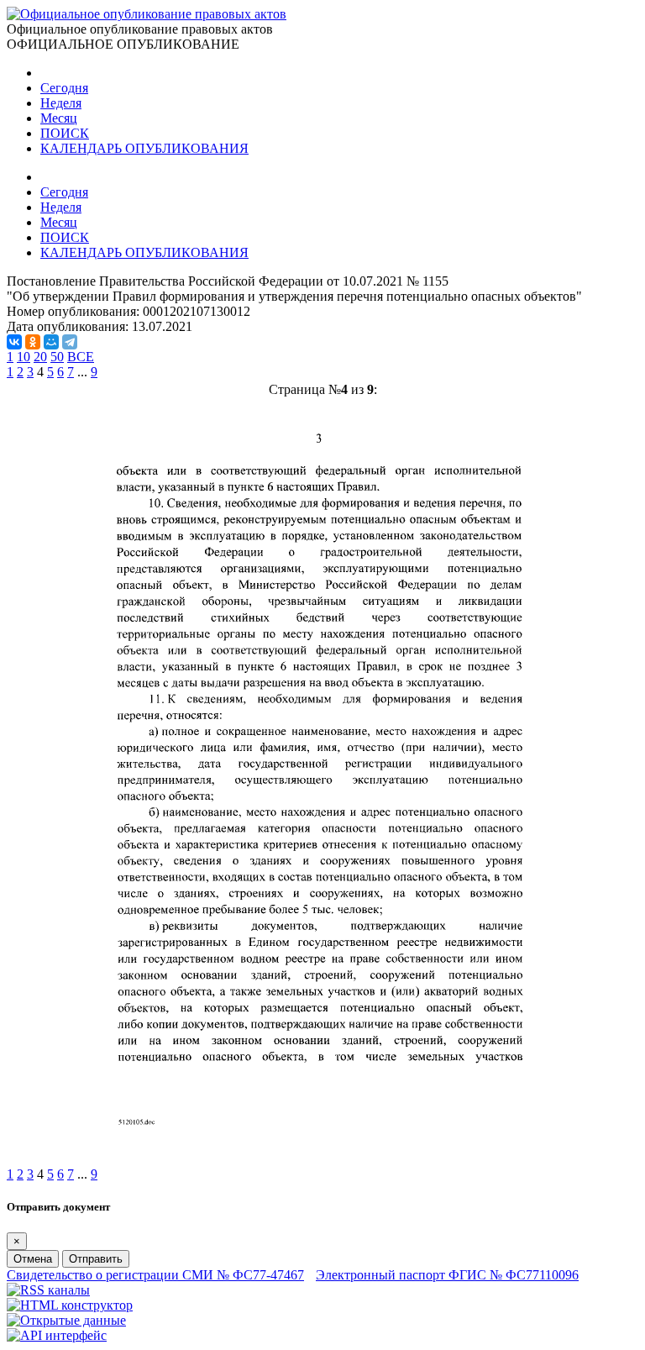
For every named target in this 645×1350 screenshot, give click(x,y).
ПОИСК (64, 133)
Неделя (60, 103)
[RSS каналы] (48, 1290)
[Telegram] (69, 341)
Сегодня (64, 88)
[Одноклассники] (32, 341)
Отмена (32, 1259)
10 (23, 356)
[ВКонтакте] (14, 341)
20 (40, 356)
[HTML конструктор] (70, 1305)
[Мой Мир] (51, 341)
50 (57, 356)
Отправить (96, 1259)
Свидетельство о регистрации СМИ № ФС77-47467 (155, 1275)
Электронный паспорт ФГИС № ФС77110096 (447, 1275)
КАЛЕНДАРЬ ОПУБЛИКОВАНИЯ (144, 148)
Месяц (58, 118)
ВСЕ (80, 356)
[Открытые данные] (66, 1320)
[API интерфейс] (57, 1335)
